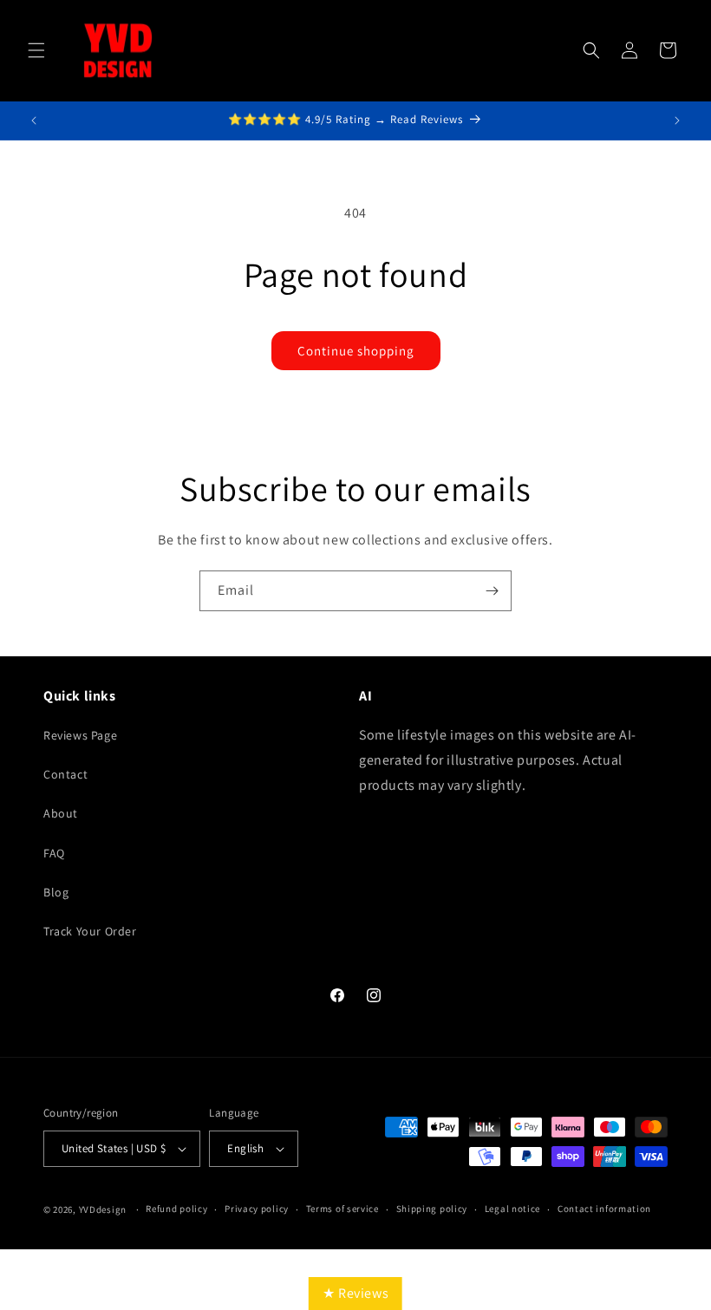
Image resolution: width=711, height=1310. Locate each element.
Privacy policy (257, 1208)
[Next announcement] (677, 120)
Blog (55, 892)
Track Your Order (90, 931)
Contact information (604, 1208)
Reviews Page (80, 735)
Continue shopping (355, 350)
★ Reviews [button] (355, 1293)
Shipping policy (432, 1208)
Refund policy (176, 1208)
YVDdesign (103, 1209)
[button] (36, 50)
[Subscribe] (492, 590)
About (60, 813)
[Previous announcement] (34, 120)
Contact (65, 774)
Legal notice (512, 1208)
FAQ (54, 853)
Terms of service (342, 1208)
